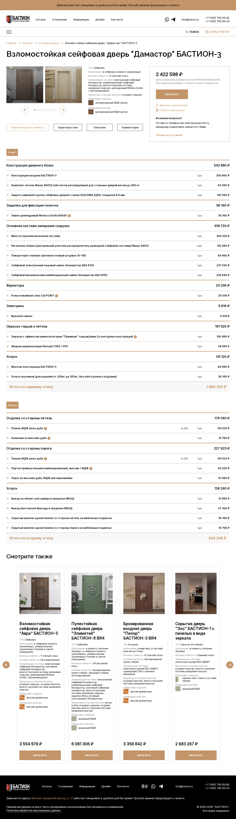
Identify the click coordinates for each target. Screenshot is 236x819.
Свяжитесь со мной (169, 135)
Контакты (117, 19)
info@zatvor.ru (190, 19)
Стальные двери (49, 43)
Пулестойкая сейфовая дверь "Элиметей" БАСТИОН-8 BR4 (88, 631)
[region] (74, 127)
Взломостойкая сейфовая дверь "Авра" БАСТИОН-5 (38, 628)
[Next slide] (63, 110)
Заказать (172, 94)
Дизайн (100, 19)
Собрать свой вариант (172, 110)
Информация (81, 19)
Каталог (41, 19)
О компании (59, 19)
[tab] (34, 110)
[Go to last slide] (6, 664)
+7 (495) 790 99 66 (217, 17)
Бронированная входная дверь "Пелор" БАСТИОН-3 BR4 (139, 631)
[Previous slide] (25, 110)
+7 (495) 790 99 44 (217, 21)
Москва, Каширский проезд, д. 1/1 (52, 798)
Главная (11, 43)
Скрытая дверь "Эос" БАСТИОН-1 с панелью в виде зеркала (194, 631)
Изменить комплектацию (174, 105)
